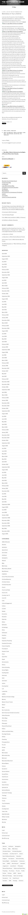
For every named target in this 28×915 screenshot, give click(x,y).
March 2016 (4, 395)
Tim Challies (5, 195)
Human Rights (5, 670)
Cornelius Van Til (6, 595)
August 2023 (5, 259)
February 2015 (5, 429)
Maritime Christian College (8, 696)
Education (4, 616)
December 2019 (5, 328)
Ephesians (4, 624)
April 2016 (4, 392)
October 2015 (5, 408)
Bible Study (4, 566)
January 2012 (5, 488)
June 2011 (4, 496)
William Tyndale (5, 816)
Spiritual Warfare (6, 790)
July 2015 (4, 416)
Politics (3, 728)
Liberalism (22, 863)
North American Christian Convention (10, 712)
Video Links (4, 811)
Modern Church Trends (7, 702)
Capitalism (4, 574)
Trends (3, 800)
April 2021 (4, 309)
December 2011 (5, 491)
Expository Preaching (7, 640)
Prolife (22, 870)
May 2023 (4, 267)
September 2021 (6, 296)
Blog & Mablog (5, 190)
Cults (3, 600)
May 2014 (4, 453)
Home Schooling (6, 667)
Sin (21, 133)
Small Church (5, 776)
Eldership (4, 619)
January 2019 (5, 347)
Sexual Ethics (5, 774)
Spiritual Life (5, 787)
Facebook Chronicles (7, 643)
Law (3, 688)
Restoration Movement (7, 760)
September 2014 (6, 443)
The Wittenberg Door (13, 2)
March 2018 (4, 360)
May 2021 (4, 307)
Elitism (3, 622)
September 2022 (6, 275)
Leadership (4, 691)
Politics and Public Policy (7, 731)
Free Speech (5, 648)
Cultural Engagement (7, 603)
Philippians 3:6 (22, 29)
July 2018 (4, 355)
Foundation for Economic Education (10, 187)
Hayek (3, 659)
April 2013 (4, 461)
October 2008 (5, 515)
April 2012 (4, 480)
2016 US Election (6, 542)
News (3, 707)
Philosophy (4, 723)
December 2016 (5, 381)
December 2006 (6, 520)
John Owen (4, 680)
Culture (3, 606)
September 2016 (6, 389)
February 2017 (5, 379)
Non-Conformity (6, 710)
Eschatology (5, 627)
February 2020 (5, 325)
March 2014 (4, 456)
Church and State (6, 590)
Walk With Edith (5, 814)
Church (3, 587)
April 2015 (4, 424)
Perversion (4, 720)
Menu (14, 7)
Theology (13, 130)
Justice (3, 683)
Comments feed (6, 835)
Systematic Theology (7, 792)
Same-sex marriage (18, 875)
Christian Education (6, 584)
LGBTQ (8, 863)
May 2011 (4, 499)
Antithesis (4, 555)
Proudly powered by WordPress (8, 911)
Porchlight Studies (6, 734)
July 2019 (4, 333)
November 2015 (5, 405)
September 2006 (6, 525)
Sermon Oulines (5, 771)
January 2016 (5, 400)
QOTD (3, 750)
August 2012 (5, 469)
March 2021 (4, 312)
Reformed (4, 758)
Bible (5, 130)
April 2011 (4, 501)
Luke (24, 132)
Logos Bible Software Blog (8, 185)
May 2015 (4, 421)
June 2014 (4, 451)
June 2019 (4, 336)
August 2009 (5, 507)
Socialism (4, 782)
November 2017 (5, 368)
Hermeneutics (5, 662)
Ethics (3, 630)
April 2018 (4, 357)
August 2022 (5, 277)
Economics (4, 614)
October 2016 (5, 387)
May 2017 (4, 373)
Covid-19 (4, 598)
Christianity (5, 853)
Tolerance (4, 798)
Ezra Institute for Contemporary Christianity (12, 192)
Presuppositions (6, 742)
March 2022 (4, 285)
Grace (8, 130)
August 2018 (5, 352)
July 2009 (4, 509)
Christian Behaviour (6, 579)
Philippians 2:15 (8, 86)
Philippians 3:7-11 (6, 68)
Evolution (4, 635)
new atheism (13, 866)
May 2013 (4, 459)
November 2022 (5, 272)
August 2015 (5, 413)
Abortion (4, 544)
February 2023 (5, 269)
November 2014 (5, 437)
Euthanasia (4, 632)
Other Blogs (4, 718)
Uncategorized (5, 808)
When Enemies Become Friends (17, 236)
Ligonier (4, 194)
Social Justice (5, 779)
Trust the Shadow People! (8, 214)
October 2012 (5, 464)
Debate (3, 611)
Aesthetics (4, 547)
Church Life (4, 592)
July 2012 (4, 472)
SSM (10, 880)
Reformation (5, 752)
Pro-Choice (11, 870)
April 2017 (4, 376)
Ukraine (4, 806)
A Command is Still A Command (9, 212)
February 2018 (5, 363)
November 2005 (6, 531)
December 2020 (6, 320)
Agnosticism (5, 550)
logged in (10, 142)
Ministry (4, 699)
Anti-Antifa (4, 552)
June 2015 (4, 419)
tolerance (21, 880)
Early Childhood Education (9, 856)
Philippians (10, 133)
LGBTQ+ (4, 694)
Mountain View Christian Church (9, 181)
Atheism (4, 560)
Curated (4, 608)
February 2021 (5, 315)
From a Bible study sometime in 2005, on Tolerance (13, 217)
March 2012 (4, 483)
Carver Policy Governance (8, 576)
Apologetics (5, 558)
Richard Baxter (5, 763)
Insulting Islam (5, 672)
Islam (3, 678)
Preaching (4, 739)
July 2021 (4, 301)
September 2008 (6, 517)
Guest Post (4, 656)
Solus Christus (5, 784)
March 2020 (5, 323)
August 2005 (5, 533)
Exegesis (4, 638)
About (11, 234)
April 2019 (4, 341)
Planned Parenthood (6, 726)
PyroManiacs (5, 189)
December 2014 (5, 435)
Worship (4, 822)
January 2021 (5, 317)
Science (4, 766)
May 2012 (4, 477)
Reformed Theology (7, 875)
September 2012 (6, 467)
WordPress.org (5, 838)
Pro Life (4, 744)
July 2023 (4, 261)
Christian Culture (6, 582)
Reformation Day (6, 755)
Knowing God (5, 686)
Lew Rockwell (5, 184)
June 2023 (4, 264)
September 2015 (6, 411)
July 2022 (4, 280)
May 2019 (4, 339)
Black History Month (6, 568)
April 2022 (4, 283)
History (3, 664)
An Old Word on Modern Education (10, 220)
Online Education (6, 715)
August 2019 (5, 331)
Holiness (19, 132)
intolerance (22, 861)
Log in (3, 830)
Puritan (3, 747)
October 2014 (5, 440)
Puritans (10, 873)
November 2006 (6, 523)
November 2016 (5, 384)
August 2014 (5, 445)
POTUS (3, 736)
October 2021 (5, 293)
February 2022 (5, 288)
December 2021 (5, 291)
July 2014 (4, 448)
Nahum (3, 704)
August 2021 (5, 299)
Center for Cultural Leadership (9, 197)
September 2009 (6, 504)
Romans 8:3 (4, 104)
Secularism (4, 768)
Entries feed (5, 833)
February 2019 (5, 344)
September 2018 (6, 349)
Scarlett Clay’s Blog (6, 182)
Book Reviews (5, 571)
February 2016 (5, 397)
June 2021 (4, 304)
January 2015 (5, 432)
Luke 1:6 (24, 21)
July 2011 (4, 493)
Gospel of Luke (5, 651)
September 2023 (6, 256)
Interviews (4, 675)
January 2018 (5, 365)
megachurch (5, 866)
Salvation (16, 133)
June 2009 (4, 512)
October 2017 (5, 371)
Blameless (10, 132)
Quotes (19, 873)
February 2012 (5, 485)
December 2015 (5, 403)
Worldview (4, 819)
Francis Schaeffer (6, 646)
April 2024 (4, 253)
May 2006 (4, 528)
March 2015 (4, 427)
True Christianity (6, 803)
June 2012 (4, 475)
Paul (5, 133)
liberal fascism (15, 863)
